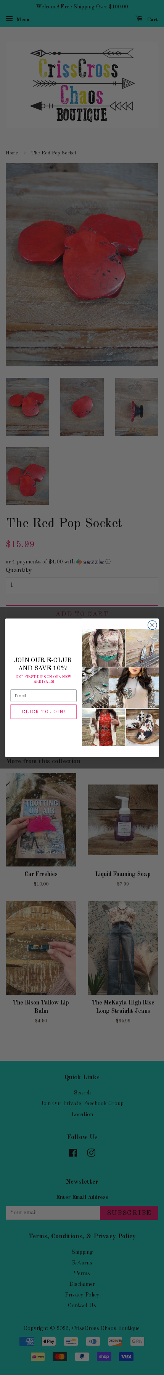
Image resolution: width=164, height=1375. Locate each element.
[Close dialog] (152, 624)
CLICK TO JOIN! (43, 711)
